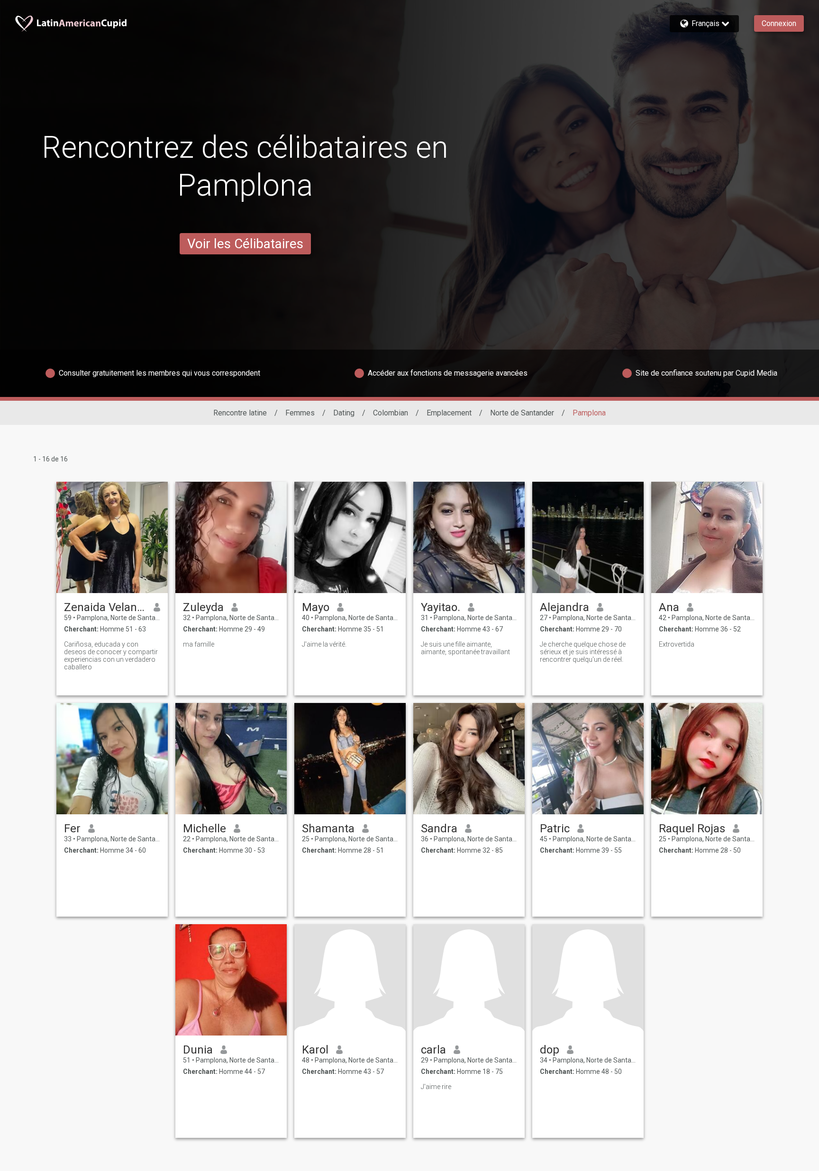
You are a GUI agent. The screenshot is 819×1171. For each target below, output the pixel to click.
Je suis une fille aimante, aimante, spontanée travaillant (465, 648)
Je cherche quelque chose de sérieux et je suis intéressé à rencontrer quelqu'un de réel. (583, 651)
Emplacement (449, 412)
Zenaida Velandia (105, 607)
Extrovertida (676, 644)
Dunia (198, 1049)
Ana (669, 607)
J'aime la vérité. (324, 644)
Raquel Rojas (692, 828)
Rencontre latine (240, 412)
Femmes (300, 412)
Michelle (204, 828)
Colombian (390, 412)
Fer (72, 828)
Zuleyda (203, 607)
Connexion (779, 23)
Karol (315, 1049)
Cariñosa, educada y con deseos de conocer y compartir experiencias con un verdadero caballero (111, 655)
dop (549, 1049)
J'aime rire (436, 1086)
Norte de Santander (522, 412)
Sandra (439, 828)
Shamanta (328, 828)
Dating (344, 412)
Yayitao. (440, 607)
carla (433, 1049)
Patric (555, 828)
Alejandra (564, 607)
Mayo (315, 607)
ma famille (198, 644)
